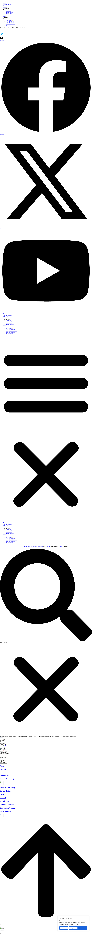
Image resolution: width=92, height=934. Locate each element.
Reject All (73, 928)
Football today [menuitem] (9, 13)
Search (1, 642)
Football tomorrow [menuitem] (10, 14)
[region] (73, 923)
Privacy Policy (5, 791)
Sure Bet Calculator (10, 332)
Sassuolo (7, 745)
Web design (3, 772)
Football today (9, 323)
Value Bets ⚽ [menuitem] (6, 5)
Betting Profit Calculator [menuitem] (11, 22)
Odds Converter (9, 333)
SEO (17, 772)
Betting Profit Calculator (11, 331)
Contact (3, 769)
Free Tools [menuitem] (5, 18)
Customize (64, 928)
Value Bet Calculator (10, 329)
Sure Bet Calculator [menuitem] (10, 24)
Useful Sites (4, 775)
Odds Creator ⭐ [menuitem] (10, 20)
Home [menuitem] (4, 3)
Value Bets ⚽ (6, 316)
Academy (5, 317)
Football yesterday (10, 321)
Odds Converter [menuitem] (9, 25)
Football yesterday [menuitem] (10, 12)
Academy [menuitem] (5, 7)
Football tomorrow (10, 324)
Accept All (83, 928)
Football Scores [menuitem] (6, 9)
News (4, 325)
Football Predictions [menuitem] (7, 4)
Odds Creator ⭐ (10, 328)
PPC (21, 772)
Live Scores (8, 320)
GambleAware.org (7, 779)
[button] (46, 428)
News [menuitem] (4, 16)
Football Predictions (7, 315)
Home (4, 313)
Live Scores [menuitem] (8, 11)
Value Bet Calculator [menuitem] (10, 21)
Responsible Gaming (7, 788)
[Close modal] (0, 933)
